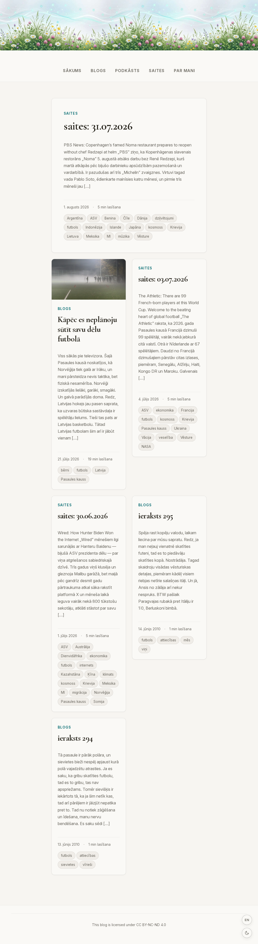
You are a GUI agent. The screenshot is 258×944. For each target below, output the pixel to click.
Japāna (135, 227)
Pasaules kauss (73, 479)
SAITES (157, 70)
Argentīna (75, 218)
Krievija (176, 227)
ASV (93, 218)
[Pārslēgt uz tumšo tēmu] (247, 933)
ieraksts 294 (75, 738)
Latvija (100, 470)
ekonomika (165, 410)
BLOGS (98, 70)
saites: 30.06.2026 (83, 516)
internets (86, 665)
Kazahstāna (70, 674)
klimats (108, 674)
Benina (110, 218)
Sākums (72, 70)
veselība (166, 437)
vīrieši (87, 865)
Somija (98, 702)
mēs (187, 640)
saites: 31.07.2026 (98, 126)
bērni (65, 470)
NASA (146, 447)
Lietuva (73, 236)
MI (109, 236)
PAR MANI (184, 70)
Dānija (142, 218)
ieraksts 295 (155, 516)
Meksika (92, 236)
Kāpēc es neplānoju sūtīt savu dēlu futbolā (87, 329)
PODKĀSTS (127, 70)
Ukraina (180, 428)
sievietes (68, 865)
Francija (187, 410)
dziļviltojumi (164, 218)
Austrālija (82, 647)
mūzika (124, 236)
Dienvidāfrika (71, 656)
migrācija (79, 692)
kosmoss (155, 227)
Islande (115, 227)
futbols (72, 227)
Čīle (126, 218)
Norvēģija (102, 692)
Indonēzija (94, 227)
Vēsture (143, 236)
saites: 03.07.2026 (163, 279)
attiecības (168, 640)
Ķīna (91, 674)
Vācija (146, 437)
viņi (144, 649)
